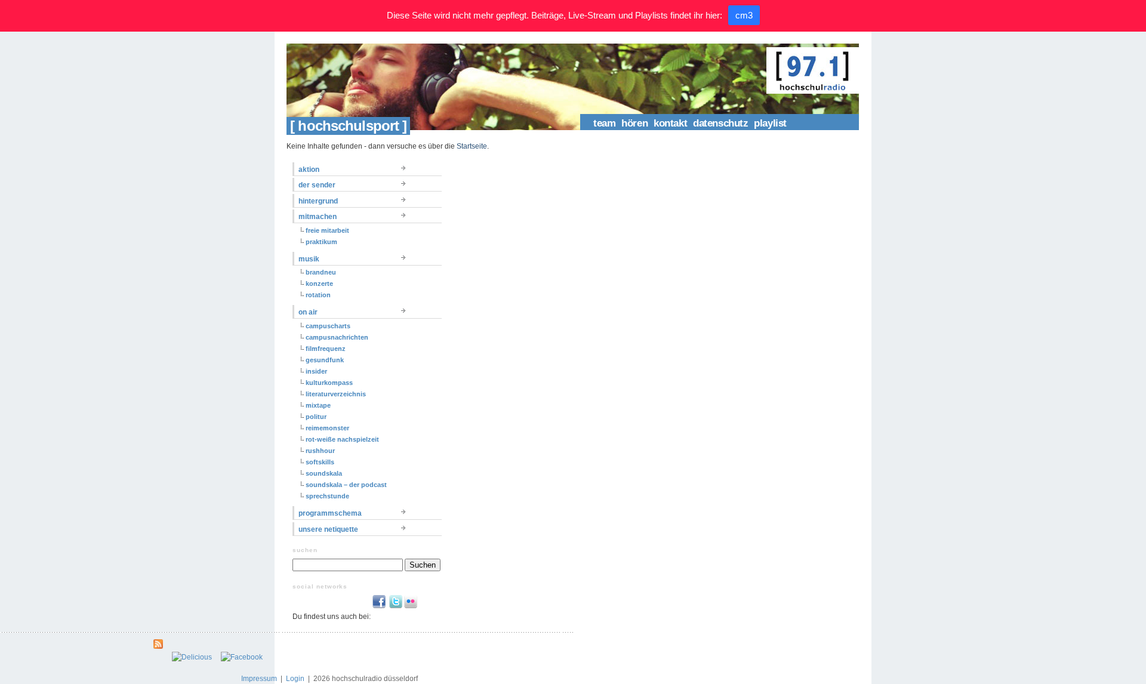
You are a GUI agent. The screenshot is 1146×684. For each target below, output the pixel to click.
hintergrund (318, 201)
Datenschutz (720, 123)
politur (316, 416)
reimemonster (327, 428)
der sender (316, 185)
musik (308, 259)
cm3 (744, 15)
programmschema (330, 513)
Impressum (259, 678)
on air (308, 312)
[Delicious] (192, 657)
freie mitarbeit (327, 230)
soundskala (324, 473)
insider (316, 371)
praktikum (321, 241)
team (604, 123)
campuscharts (328, 325)
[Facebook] (242, 657)
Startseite (472, 146)
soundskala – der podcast (346, 484)
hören (634, 123)
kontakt (670, 123)
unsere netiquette (328, 529)
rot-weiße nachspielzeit (342, 439)
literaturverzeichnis (336, 394)
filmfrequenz (326, 348)
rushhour (320, 450)
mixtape (318, 405)
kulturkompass (329, 382)
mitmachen (317, 216)
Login (295, 678)
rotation (318, 294)
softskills (320, 462)
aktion (308, 169)
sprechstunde (327, 496)
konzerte (319, 283)
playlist (770, 123)
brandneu (321, 272)
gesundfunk (325, 359)
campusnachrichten (337, 337)
